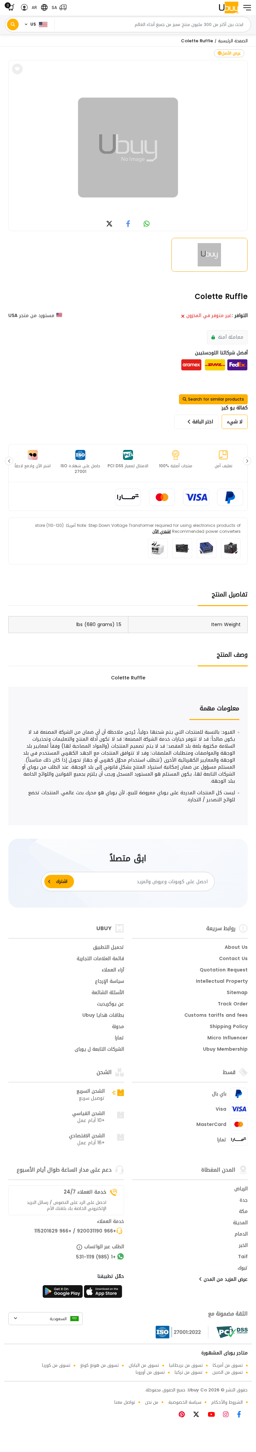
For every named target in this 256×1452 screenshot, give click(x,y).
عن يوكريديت (110, 1004)
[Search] (13, 24)
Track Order (233, 1004)
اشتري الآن (161, 531)
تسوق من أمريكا (228, 1365)
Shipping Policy (229, 1027)
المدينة (240, 1223)
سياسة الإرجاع (109, 982)
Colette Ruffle (197, 41)
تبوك (243, 1268)
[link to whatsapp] (147, 224)
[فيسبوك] (241, 1415)
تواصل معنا (124, 1402)
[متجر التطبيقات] (104, 1293)
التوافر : (240, 315)
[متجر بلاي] (63, 1293)
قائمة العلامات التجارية (100, 959)
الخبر (243, 1246)
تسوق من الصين (227, 1372)
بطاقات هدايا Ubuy (103, 1016)
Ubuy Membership (225, 1050)
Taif (243, 1257)
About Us (236, 948)
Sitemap (237, 993)
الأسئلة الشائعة (108, 993)
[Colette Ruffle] (128, 147)
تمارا (119, 1038)
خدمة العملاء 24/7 (85, 1192)
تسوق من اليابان (144, 1365)
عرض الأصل (231, 53)
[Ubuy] (228, 7)
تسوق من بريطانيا (186, 1365)
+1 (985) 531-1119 (96, 1258)
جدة (244, 1201)
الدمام (241, 1235)
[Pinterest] (185, 1415)
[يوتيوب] (213, 1415)
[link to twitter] (109, 224)
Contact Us (233, 959)
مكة (243, 1212)
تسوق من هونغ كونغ (99, 1365)
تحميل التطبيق (108, 948)
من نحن (151, 1402)
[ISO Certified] (182, 1332)
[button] (57, 7)
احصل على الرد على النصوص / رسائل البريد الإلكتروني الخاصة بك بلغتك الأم (66, 1206)
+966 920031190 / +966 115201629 (75, 1232)
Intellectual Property (222, 982)
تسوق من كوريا (56, 1365)
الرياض (241, 1189)
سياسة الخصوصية (184, 1402)
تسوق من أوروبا (150, 1372)
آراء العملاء (113, 970)
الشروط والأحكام (227, 1402)
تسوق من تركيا (188, 1372)
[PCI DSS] (232, 1332)
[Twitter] (198, 1415)
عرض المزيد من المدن (225, 1280)
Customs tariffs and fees (216, 1016)
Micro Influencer (227, 1038)
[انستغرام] (228, 1415)
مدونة (118, 1027)
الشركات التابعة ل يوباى (99, 1050)
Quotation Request (224, 970)
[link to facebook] (128, 224)
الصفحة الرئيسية (233, 41)
